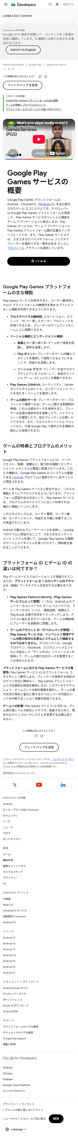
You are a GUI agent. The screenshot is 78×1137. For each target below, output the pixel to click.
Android (7, 804)
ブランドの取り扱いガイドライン (24, 1110)
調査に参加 (9, 1044)
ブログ (7, 833)
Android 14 (9, 955)
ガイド (11, 69)
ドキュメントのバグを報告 (18, 1032)
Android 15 (9, 949)
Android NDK (10, 1011)
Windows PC (46, 204)
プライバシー (10, 877)
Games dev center (17, 16)
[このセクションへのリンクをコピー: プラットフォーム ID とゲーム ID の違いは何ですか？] (41, 569)
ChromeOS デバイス (15, 910)
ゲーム (7, 854)
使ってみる (38, 261)
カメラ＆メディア (13, 872)
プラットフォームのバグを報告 (20, 1026)
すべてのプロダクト (14, 1091)
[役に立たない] (45, 76)
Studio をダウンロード (16, 1005)
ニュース (8, 827)
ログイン (68, 4)
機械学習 (8, 860)
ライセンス (28, 1104)
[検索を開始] (50, 4)
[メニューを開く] (5, 4)
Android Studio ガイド (15, 988)
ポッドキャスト (12, 839)
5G (5, 883)
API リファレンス (12, 999)
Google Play (35, 64)
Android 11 (9, 972)
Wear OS (8, 904)
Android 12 (9, 966)
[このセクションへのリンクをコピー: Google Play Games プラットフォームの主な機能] (36, 293)
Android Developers (13, 64)
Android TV (9, 922)
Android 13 (9, 961)
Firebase (8, 1079)
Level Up (17, 477)
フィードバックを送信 (23, 85)
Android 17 (9, 937)
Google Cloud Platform (16, 1085)
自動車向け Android (14, 916)
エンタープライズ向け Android (20, 809)
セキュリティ (10, 815)
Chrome (7, 1073)
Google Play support (14, 1038)
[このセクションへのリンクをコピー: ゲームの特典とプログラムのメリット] (11, 452)
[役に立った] (40, 76)
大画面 (7, 899)
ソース (6, 821)
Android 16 (9, 943)
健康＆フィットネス (14, 866)
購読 (56, 1119)
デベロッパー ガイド (14, 993)
